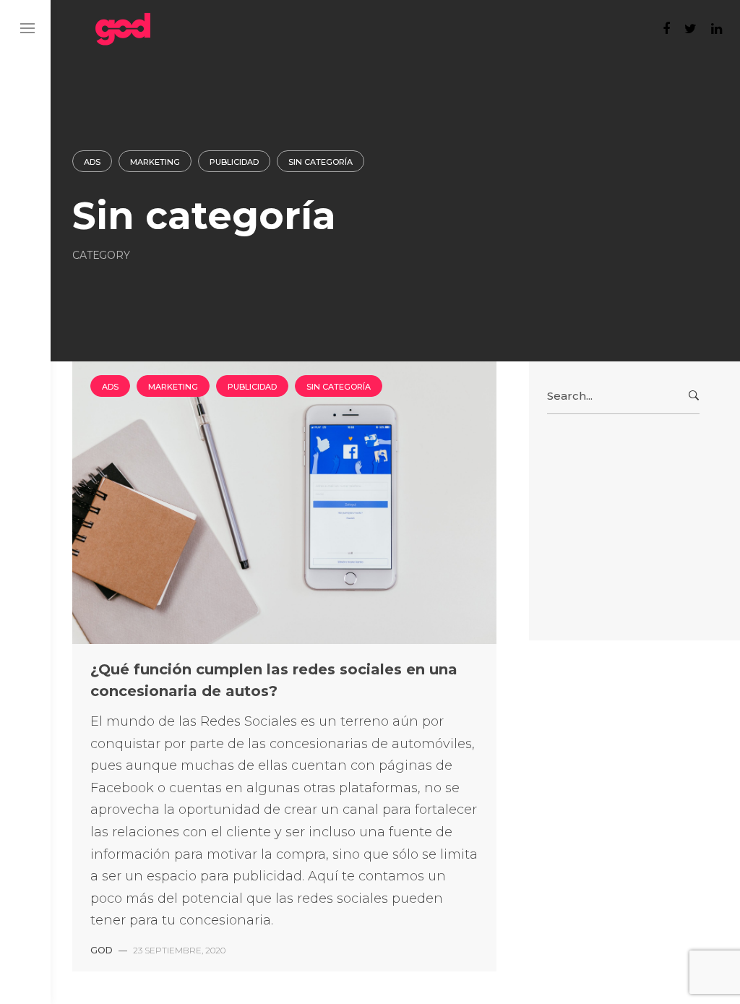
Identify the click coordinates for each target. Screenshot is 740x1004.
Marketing (155, 162)
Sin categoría (320, 162)
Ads (92, 162)
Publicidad (234, 162)
